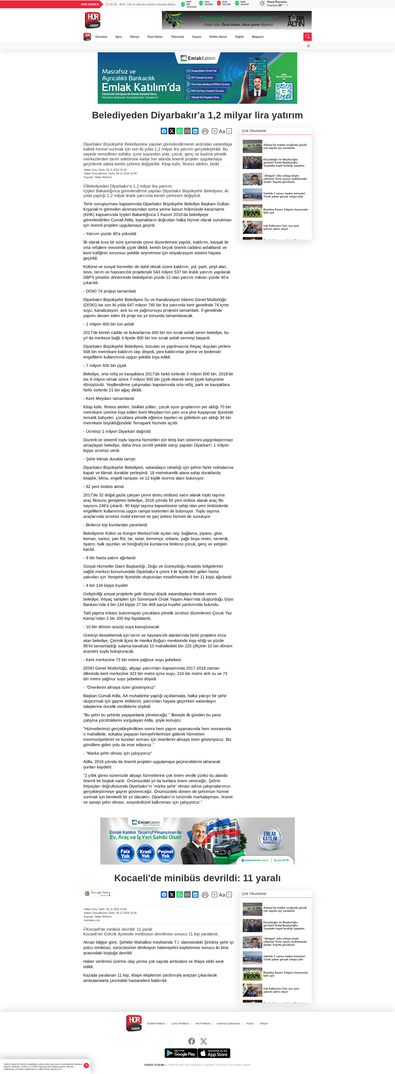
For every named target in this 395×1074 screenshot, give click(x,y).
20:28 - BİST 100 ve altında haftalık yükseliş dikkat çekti (140, 4)
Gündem (101, 36)
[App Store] (214, 1053)
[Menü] (308, 45)
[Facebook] (191, 1041)
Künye (250, 1023)
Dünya (134, 36)
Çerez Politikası (180, 1023)
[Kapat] (86, 1065)
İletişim (264, 1023)
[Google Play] (181, 1053)
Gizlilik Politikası (156, 1023)
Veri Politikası (202, 1023)
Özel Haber (155, 36)
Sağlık (239, 36)
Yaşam (196, 36)
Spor (118, 36)
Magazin (258, 36)
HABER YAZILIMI (154, 1064)
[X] (203, 1041)
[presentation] (173, 4)
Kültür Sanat (218, 36)
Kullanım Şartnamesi (228, 1023)
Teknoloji (177, 36)
